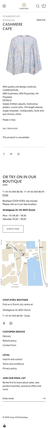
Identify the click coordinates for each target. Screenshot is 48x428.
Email (5, 195)
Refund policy (10, 340)
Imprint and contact (12, 359)
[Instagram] (10, 323)
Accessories (9, 20)
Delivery (7, 336)
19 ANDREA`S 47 (11, 16)
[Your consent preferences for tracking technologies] (4, 425)
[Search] (38, 6)
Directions (13, 229)
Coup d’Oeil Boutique (19, 417)
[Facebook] (4, 323)
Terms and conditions (13, 363)
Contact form (9, 345)
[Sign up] (44, 398)
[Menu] (4, 6)
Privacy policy (10, 368)
